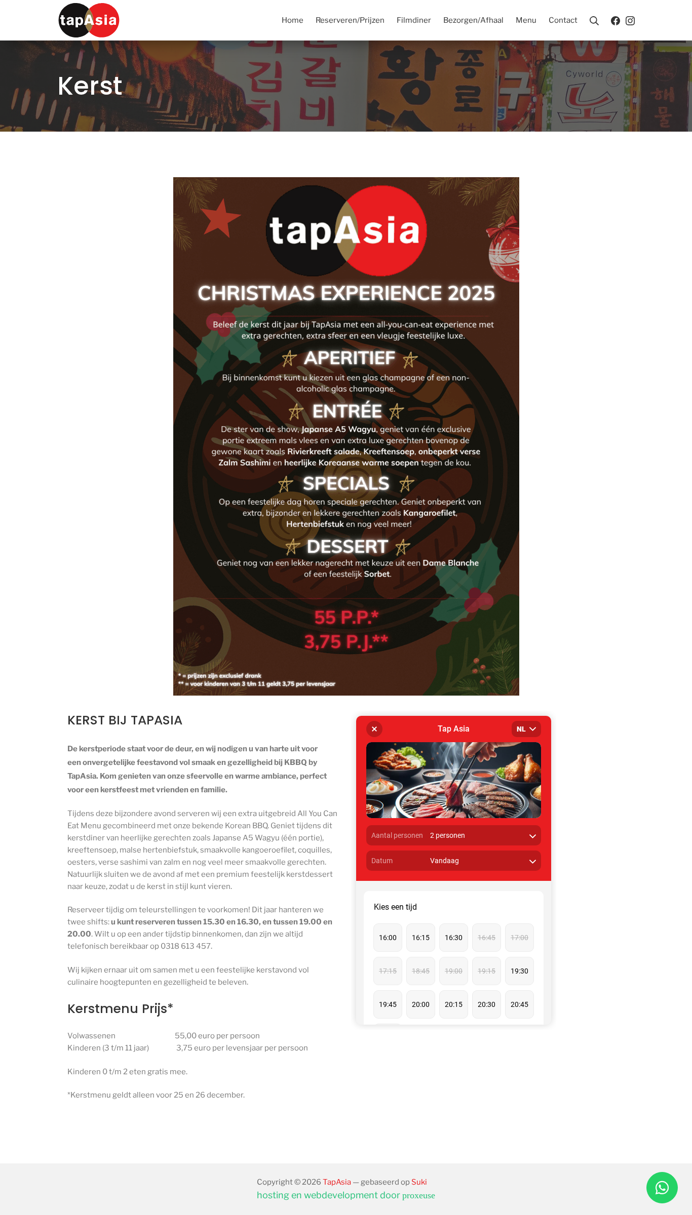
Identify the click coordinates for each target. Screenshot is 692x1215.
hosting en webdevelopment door (346, 1195)
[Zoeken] (594, 20)
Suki (419, 1182)
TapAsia (337, 1182)
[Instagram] (630, 20)
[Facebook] (615, 20)
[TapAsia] (89, 20)
